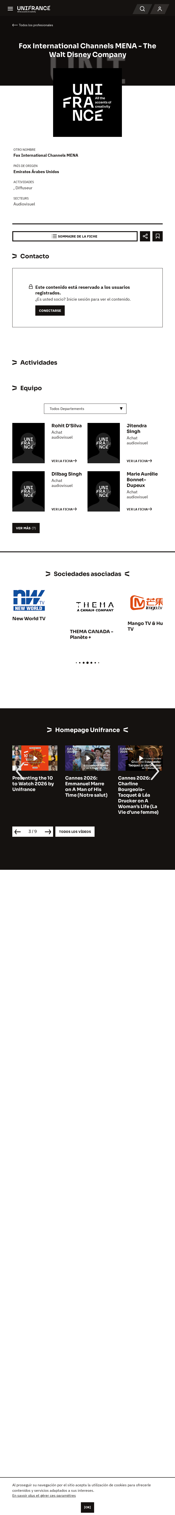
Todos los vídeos (75, 831)
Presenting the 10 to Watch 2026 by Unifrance (33, 783)
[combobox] (85, 409)
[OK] (87, 1507)
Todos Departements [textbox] (67, 408)
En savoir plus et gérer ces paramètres (44, 1495)
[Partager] (145, 236)
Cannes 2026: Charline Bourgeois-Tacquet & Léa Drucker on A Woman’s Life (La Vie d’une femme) (138, 795)
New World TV (29, 619)
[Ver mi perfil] (160, 9)
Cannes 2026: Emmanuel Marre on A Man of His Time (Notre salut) (86, 786)
